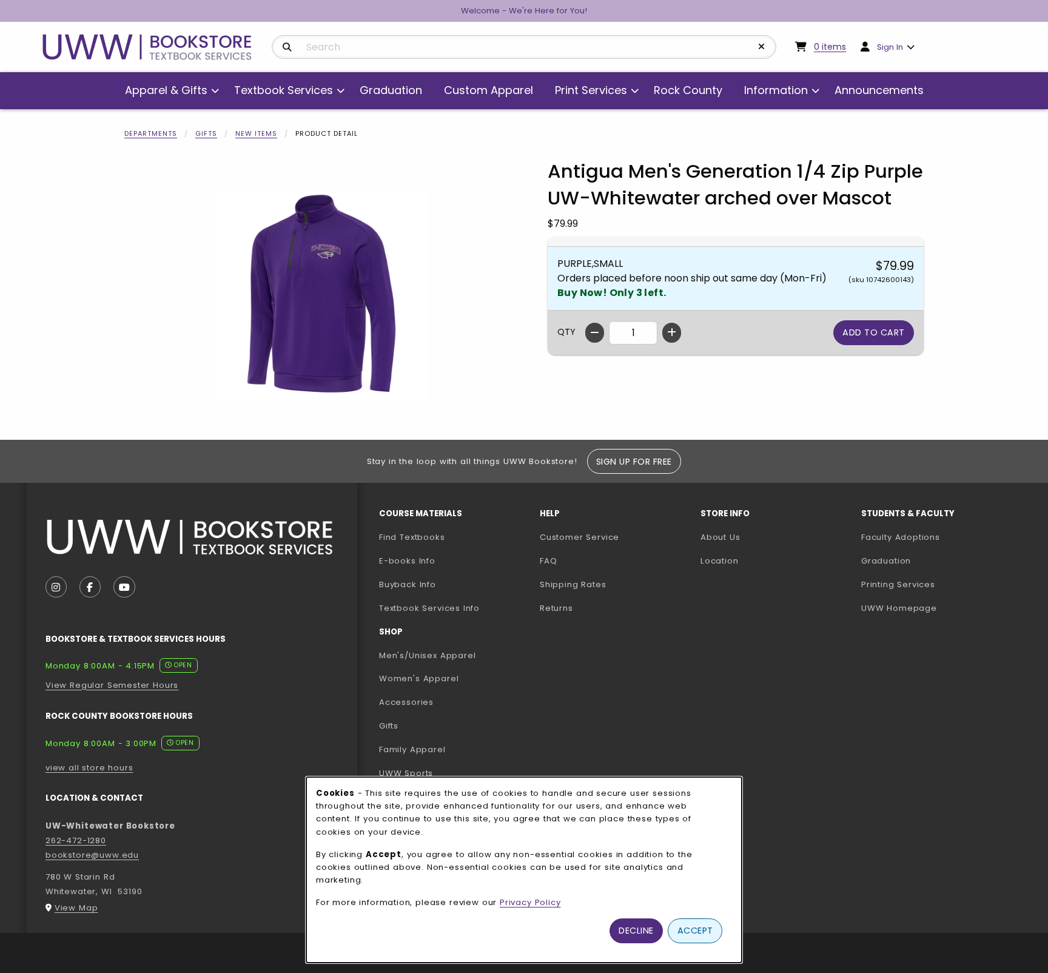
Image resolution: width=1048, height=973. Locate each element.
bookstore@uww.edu (92, 855)
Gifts (206, 133)
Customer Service (579, 537)
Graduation (886, 561)
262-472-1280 (75, 840)
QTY (566, 332)
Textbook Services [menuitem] (283, 90)
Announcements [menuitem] (879, 90)
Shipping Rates (573, 584)
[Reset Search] (761, 46)
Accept (695, 930)
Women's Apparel (418, 678)
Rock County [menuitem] (688, 90)
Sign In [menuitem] (890, 47)
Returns (556, 608)
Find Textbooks (412, 537)
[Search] (287, 47)
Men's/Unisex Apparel (427, 655)
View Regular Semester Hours (111, 685)
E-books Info (407, 561)
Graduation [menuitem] (391, 90)
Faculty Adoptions (936, 537)
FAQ (548, 561)
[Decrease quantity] (594, 333)
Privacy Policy (530, 902)
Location (719, 561)
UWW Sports (406, 773)
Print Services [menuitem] (591, 90)
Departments (150, 133)
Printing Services (936, 584)
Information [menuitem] (776, 90)
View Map (76, 908)
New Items (256, 133)
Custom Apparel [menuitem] (488, 90)
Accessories (406, 702)
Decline (636, 930)
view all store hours (89, 767)
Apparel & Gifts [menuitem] (166, 90)
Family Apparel (412, 749)
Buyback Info (407, 584)
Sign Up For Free (634, 462)
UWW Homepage (936, 608)
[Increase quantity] (671, 333)
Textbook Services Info (454, 608)
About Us (720, 537)
